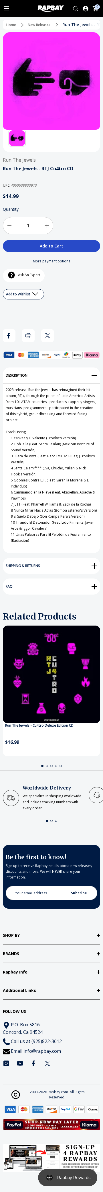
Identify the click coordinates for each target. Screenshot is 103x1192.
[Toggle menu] (6, 8)
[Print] (28, 335)
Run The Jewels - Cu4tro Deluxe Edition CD (39, 725)
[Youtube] (20, 1063)
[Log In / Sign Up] (85, 8)
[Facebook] (9, 335)
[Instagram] (6, 1063)
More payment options (51, 261)
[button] (17, 138)
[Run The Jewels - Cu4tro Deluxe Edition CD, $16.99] (51, 674)
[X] (47, 335)
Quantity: (11, 209)
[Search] (75, 8)
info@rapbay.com (42, 1051)
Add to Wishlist (18, 294)
